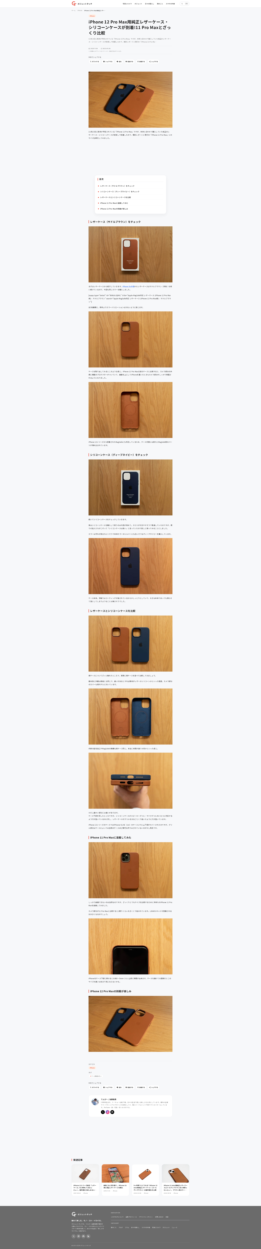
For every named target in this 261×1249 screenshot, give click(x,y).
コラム (127, 1227)
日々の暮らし (149, 4)
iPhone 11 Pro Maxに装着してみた (114, 203)
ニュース (174, 1227)
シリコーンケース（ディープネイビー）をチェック (119, 191)
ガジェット (138, 4)
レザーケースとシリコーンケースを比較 (115, 197)
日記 (167, 1217)
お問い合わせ (159, 1217)
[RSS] (88, 1236)
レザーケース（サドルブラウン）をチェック (117, 186)
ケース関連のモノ (96, 1076)
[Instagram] (108, 1112)
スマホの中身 (170, 4)
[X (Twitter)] (103, 1112)
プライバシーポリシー (146, 1217)
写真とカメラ (127, 4)
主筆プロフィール (131, 1217)
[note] (112, 1112)
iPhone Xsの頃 (128, 286)
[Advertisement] (130, 156)
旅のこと (160, 4)
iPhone (80, 10)
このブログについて (117, 1217)
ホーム (73, 10)
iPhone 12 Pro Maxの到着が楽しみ (114, 209)
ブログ (121, 1227)
